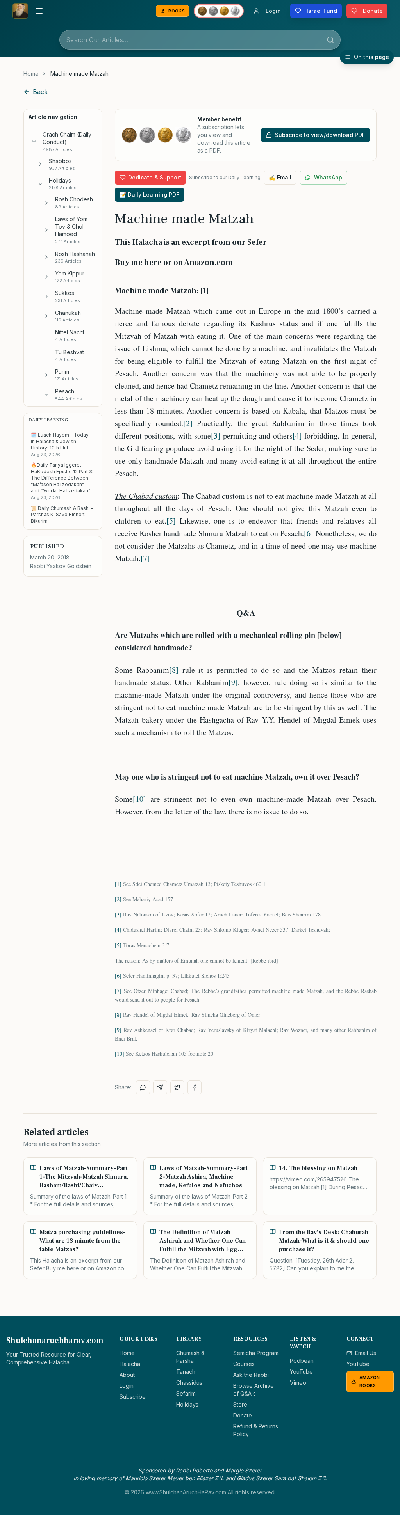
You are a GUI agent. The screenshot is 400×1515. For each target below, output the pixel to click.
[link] (79, 74)
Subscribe (133, 1396)
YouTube (301, 1371)
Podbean (302, 1360)
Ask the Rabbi (251, 1374)
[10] (139, 799)
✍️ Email (280, 177)
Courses (244, 1363)
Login (127, 1385)
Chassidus (189, 1382)
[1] (118, 884)
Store (240, 1404)
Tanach (185, 1371)
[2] (188, 423)
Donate (242, 1415)
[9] (233, 682)
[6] (308, 533)
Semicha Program (256, 1353)
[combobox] (200, 40)
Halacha (130, 1363)
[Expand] (40, 164)
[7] (145, 558)
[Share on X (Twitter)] (177, 1087)
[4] (297, 435)
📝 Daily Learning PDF (149, 194)
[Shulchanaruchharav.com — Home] (20, 11)
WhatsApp (328, 177)
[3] (215, 435)
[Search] (330, 40)
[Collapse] (34, 141)
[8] (174, 669)
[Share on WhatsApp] (143, 1087)
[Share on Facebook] (195, 1087)
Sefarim (186, 1393)
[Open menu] (39, 11)
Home (31, 73)
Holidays (187, 1404)
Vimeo (298, 1382)
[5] (171, 520)
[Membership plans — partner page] (219, 11)
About (127, 1374)
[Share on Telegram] (160, 1087)
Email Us (365, 1353)
